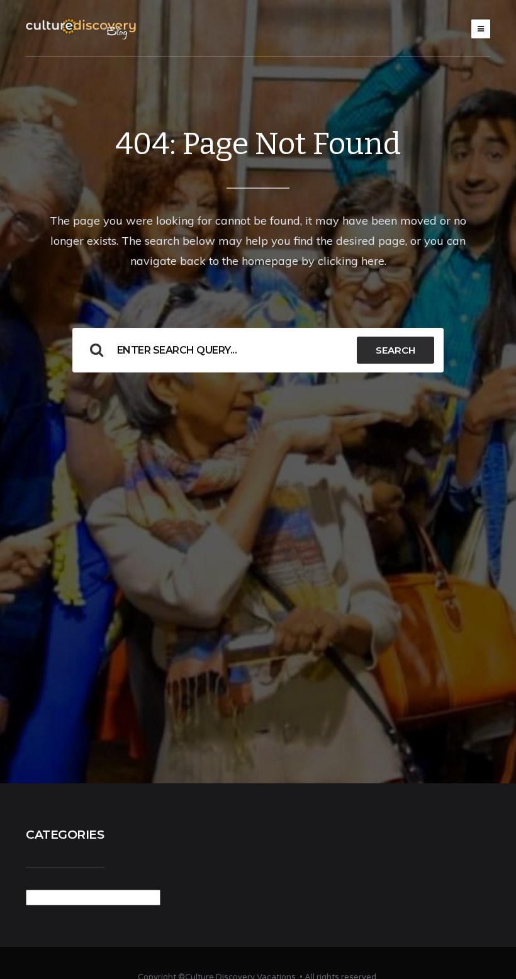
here (372, 261)
